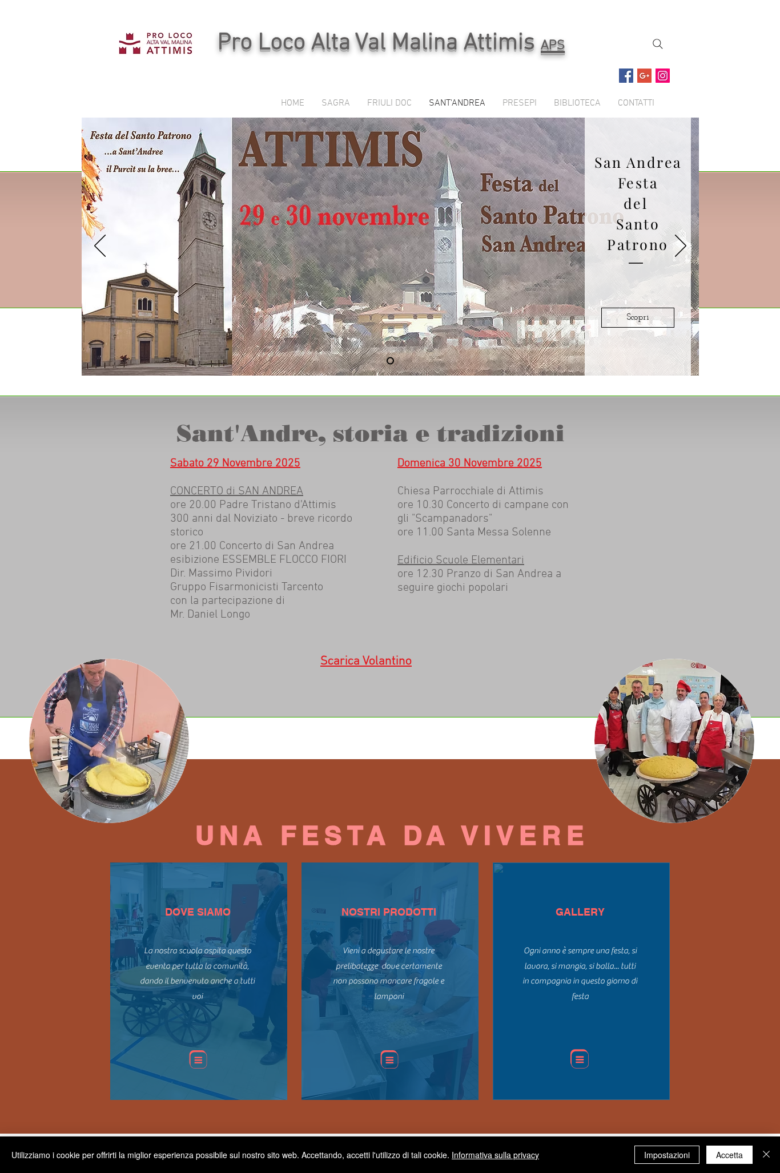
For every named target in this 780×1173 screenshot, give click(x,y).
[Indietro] (100, 247)
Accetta (729, 1154)
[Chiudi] (766, 1155)
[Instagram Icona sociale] (663, 75)
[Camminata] (390, 361)
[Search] (658, 44)
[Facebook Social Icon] (626, 75)
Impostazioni (667, 1154)
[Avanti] (680, 247)
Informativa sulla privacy (495, 1154)
